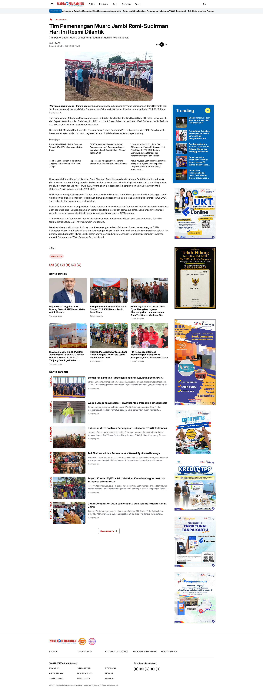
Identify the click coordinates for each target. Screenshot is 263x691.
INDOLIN (109, 673)
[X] (57, 265)
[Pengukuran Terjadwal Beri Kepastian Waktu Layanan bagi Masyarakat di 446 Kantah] (181, 135)
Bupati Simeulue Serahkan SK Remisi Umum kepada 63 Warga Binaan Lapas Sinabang (198, 161)
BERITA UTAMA (51, 510)
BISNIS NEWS (83, 678)
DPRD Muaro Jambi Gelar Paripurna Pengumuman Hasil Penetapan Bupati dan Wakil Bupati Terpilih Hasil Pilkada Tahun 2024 (107, 148)
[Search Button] (211, 4)
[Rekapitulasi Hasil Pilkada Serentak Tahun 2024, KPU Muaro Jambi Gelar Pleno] (108, 290)
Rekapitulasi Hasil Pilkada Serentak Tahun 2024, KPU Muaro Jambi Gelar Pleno (66, 147)
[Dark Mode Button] (204, 4)
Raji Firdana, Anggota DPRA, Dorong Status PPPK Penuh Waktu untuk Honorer (108, 162)
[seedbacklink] (82, 641)
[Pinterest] (68, 265)
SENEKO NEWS (56, 678)
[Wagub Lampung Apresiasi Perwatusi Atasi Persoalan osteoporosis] (69, 412)
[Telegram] (62, 265)
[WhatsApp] (73, 265)
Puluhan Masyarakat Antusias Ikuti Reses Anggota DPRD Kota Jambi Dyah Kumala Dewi (108, 354)
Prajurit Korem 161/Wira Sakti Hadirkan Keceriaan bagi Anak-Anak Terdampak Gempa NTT (126, 480)
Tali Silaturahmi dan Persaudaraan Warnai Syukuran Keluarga (179, 11)
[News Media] (92, 641)
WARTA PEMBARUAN (68, 685)
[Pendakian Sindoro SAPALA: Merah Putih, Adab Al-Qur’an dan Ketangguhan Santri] (181, 148)
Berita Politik (56, 256)
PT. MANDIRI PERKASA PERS (92, 685)
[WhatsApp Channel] (158, 669)
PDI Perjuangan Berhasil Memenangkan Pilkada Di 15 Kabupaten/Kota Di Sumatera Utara (149, 354)
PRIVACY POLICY (169, 651)
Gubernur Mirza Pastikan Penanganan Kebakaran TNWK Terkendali (117, 11)
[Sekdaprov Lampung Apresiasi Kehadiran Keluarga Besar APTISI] (69, 387)
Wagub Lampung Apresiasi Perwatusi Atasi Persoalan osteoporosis (127, 402)
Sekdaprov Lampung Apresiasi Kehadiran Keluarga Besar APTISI (126, 377)
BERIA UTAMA (51, 434)
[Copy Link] (79, 265)
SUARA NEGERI (84, 668)
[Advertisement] (193, 59)
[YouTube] (152, 669)
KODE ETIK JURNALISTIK (144, 651)
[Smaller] (157, 44)
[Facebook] (51, 265)
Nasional (51, 381)
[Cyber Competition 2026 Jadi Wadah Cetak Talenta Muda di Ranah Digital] (69, 513)
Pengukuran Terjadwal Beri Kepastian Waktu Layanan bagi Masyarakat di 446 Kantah (199, 135)
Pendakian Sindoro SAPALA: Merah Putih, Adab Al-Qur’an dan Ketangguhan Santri (199, 148)
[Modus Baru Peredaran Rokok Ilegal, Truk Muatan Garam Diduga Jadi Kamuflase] (181, 174)
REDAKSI (53, 651)
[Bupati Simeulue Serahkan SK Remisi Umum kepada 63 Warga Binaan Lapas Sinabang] (181, 161)
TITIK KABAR (111, 668)
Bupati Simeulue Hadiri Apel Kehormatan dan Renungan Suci (199, 120)
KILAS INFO (54, 668)
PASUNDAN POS (84, 673)
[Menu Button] (52, 4)
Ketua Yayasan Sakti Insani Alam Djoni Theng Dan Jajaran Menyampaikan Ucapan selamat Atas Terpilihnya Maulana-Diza (148, 165)
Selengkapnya (107, 531)
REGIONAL (51, 406)
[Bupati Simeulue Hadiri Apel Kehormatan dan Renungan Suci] (181, 122)
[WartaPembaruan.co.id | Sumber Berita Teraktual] (70, 4)
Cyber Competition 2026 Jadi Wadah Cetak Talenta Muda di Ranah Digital (127, 505)
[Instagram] (141, 669)
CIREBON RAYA (56, 673)
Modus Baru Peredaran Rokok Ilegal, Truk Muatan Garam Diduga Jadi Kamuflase (198, 174)
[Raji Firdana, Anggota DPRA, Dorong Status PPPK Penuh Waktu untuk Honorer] (68, 290)
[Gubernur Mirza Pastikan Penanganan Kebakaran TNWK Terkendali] (69, 437)
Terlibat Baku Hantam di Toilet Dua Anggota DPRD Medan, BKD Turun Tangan (65, 164)
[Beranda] (50, 19)
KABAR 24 (109, 678)
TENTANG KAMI (84, 651)
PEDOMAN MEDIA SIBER (116, 651)
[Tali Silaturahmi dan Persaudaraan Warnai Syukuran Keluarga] (69, 463)
